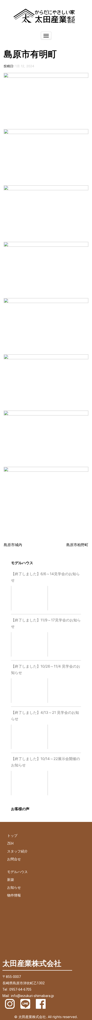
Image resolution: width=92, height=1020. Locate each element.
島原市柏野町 (77, 544)
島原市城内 (13, 544)
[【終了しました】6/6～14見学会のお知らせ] (29, 599)
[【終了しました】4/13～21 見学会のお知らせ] (29, 738)
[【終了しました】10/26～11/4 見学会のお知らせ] (29, 691)
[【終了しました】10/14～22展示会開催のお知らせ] (29, 784)
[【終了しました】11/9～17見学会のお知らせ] (29, 645)
